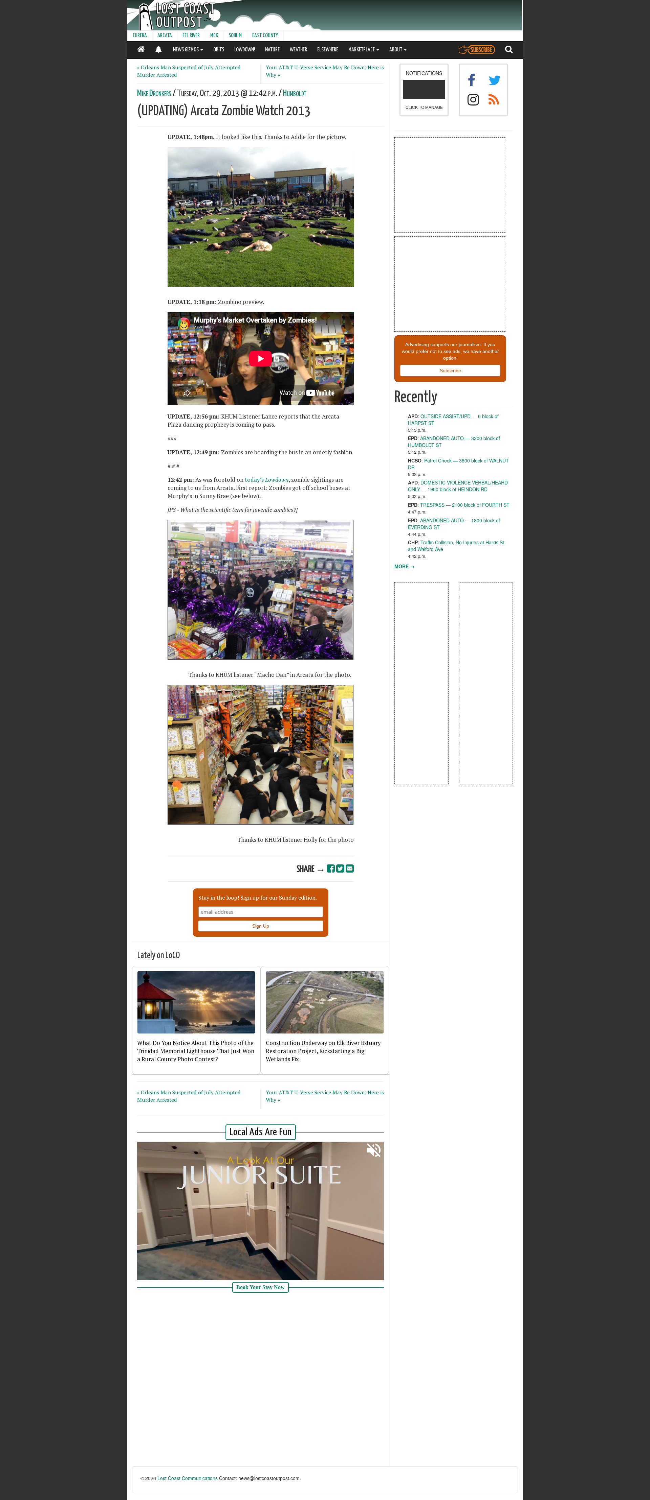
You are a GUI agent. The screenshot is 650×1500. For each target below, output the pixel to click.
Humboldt (294, 93)
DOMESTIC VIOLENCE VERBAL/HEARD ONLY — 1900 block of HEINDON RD (458, 486)
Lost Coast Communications (187, 1478)
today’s (266, 479)
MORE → (404, 566)
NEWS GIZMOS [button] (186, 50)
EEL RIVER (191, 36)
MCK (214, 36)
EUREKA (140, 36)
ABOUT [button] (396, 50)
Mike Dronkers (154, 93)
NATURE (272, 50)
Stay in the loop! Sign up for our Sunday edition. (257, 897)
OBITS (218, 50)
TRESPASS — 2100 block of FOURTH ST (465, 504)
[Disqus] (261, 1380)
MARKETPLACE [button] (362, 50)
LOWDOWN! (244, 50)
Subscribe (450, 370)
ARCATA (164, 36)
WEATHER (298, 50)
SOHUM (235, 36)
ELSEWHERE (327, 50)
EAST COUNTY (265, 36)
